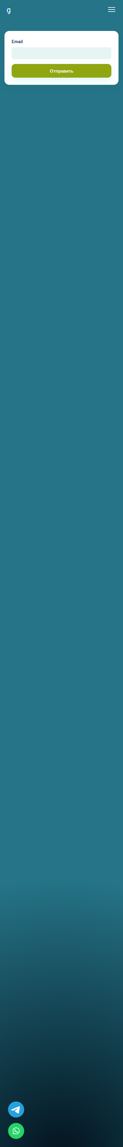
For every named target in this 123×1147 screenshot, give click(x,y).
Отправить (61, 70)
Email (17, 41)
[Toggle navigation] (112, 9)
